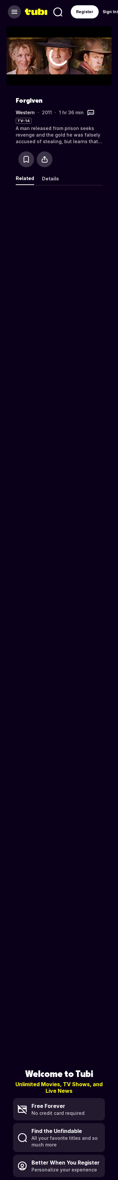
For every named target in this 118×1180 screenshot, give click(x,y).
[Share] (44, 159)
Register (84, 11)
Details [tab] (50, 178)
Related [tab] (25, 178)
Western (25, 112)
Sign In (110, 11)
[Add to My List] (26, 159)
